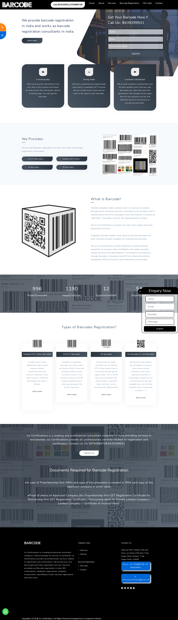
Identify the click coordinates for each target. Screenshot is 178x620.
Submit (136, 53)
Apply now (32, 41)
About (101, 3)
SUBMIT (159, 329)
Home (91, 3)
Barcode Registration (129, 3)
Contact (159, 3)
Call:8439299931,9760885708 (67, 4)
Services (112, 3)
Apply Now (141, 398)
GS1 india (147, 3)
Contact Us (89, 453)
